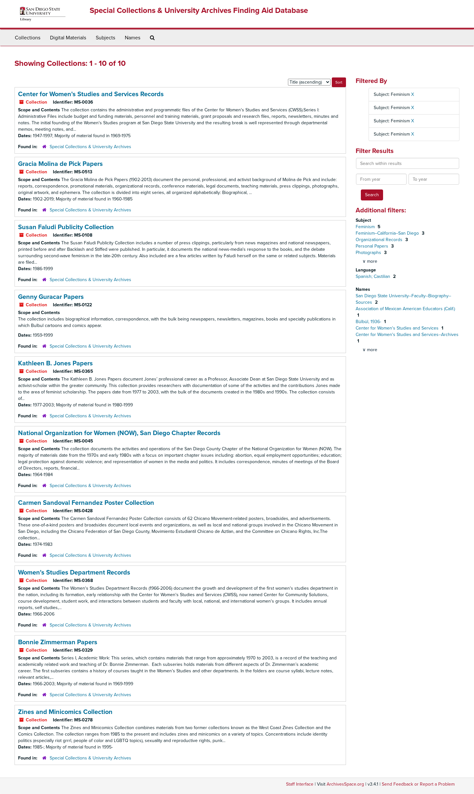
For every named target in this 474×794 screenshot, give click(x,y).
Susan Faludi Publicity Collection (66, 227)
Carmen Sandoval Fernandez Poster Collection (86, 503)
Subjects (105, 38)
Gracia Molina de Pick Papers (60, 164)
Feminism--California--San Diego (388, 233)
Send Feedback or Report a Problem (418, 784)
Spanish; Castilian (373, 276)
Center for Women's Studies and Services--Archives (407, 334)
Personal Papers (373, 246)
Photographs (369, 252)
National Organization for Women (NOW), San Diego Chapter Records (119, 433)
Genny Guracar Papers (51, 297)
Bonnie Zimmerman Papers (57, 642)
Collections (27, 38)
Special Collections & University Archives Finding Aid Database (199, 10)
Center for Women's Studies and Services (398, 328)
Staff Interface (299, 784)
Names (132, 38)
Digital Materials (68, 38)
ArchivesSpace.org (345, 784)
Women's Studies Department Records (74, 572)
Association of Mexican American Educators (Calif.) (405, 308)
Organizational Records (380, 239)
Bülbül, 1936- (369, 321)
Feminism (366, 226)
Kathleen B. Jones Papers (55, 363)
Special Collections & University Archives (90, 146)
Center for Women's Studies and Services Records (91, 94)
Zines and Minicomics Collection (65, 712)
